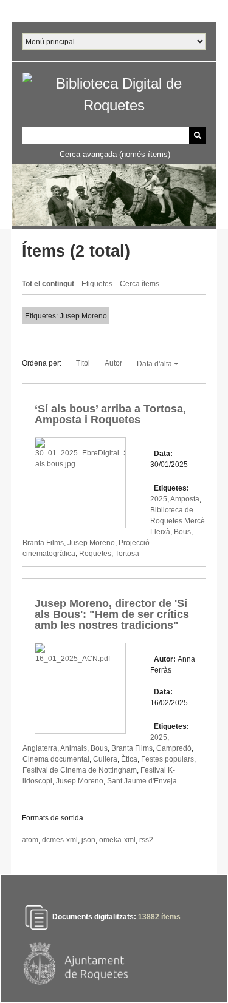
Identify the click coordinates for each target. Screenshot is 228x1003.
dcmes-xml (60, 840)
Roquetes (95, 553)
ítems (159, 917)
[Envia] (197, 135)
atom (30, 840)
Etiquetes (96, 284)
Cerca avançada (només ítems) (115, 154)
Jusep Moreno (91, 542)
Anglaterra (39, 748)
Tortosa (127, 553)
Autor (113, 363)
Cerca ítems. (140, 284)
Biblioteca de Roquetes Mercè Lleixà (177, 521)
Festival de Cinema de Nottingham (79, 770)
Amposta (184, 499)
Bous (182, 532)
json (88, 840)
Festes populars (167, 759)
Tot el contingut (48, 284)
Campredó (174, 748)
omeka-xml (117, 840)
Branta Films (43, 542)
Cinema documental (55, 759)
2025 (158, 499)
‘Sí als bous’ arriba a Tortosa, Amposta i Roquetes (110, 414)
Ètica (129, 759)
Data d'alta (155, 364)
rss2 (146, 840)
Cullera (105, 759)
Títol (83, 363)
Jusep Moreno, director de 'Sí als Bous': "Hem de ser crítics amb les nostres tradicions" (112, 614)
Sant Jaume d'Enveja (142, 781)
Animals (73, 748)
